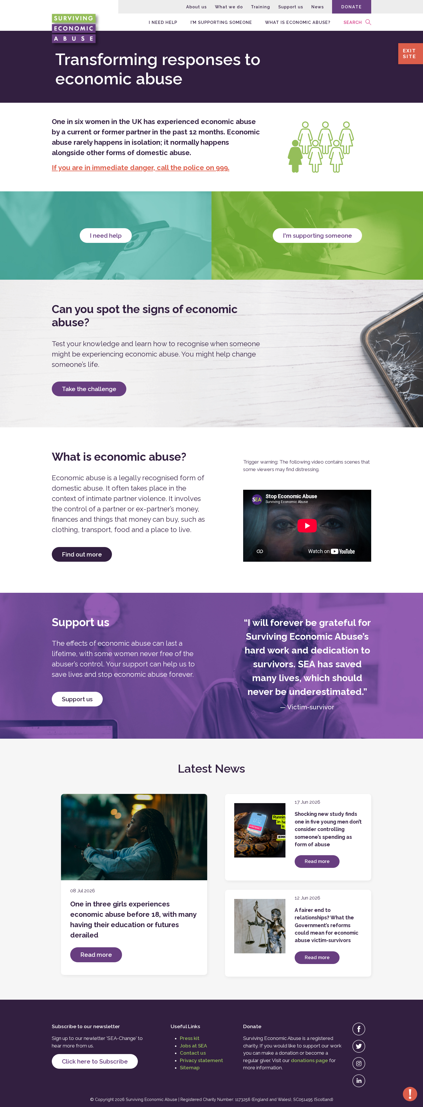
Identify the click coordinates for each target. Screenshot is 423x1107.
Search (353, 22)
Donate (351, 6)
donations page (309, 1060)
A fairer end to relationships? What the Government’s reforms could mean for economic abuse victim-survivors (326, 925)
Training (260, 6)
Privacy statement (201, 1060)
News (317, 6)
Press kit (189, 1038)
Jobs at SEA (193, 1046)
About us (196, 6)
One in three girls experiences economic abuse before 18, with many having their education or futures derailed (133, 919)
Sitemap (190, 1067)
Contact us (193, 1053)
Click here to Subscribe (95, 1061)
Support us (290, 6)
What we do (229, 6)
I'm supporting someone (317, 235)
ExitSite (409, 53)
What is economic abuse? (297, 22)
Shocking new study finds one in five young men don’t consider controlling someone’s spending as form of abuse (328, 829)
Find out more (82, 554)
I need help (163, 22)
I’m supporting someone (221, 22)
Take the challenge (89, 389)
